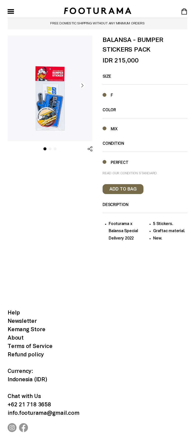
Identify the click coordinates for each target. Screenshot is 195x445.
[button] (82, 85)
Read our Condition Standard (130, 173)
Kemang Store (26, 329)
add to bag (123, 189)
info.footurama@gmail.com (43, 413)
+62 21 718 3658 (29, 404)
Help (14, 312)
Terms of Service (30, 346)
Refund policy (26, 354)
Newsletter (22, 321)
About (16, 338)
